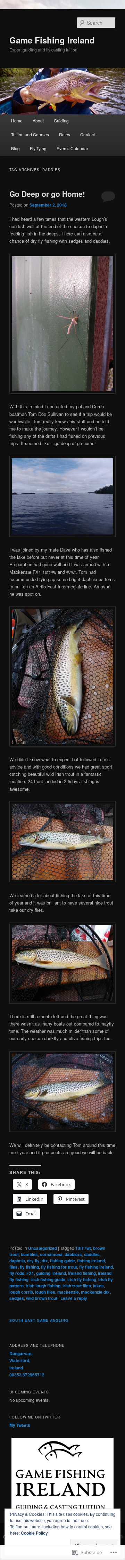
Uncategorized (42, 1248)
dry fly (33, 1260)
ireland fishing (82, 1273)
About (38, 120)
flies (13, 1267)
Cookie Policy (34, 1533)
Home (17, 120)
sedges (16, 1298)
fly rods (16, 1273)
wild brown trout (41, 1298)
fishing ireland (91, 1260)
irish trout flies (76, 1285)
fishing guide (62, 1260)
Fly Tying (38, 148)
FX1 (30, 1273)
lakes (98, 1285)
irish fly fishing (81, 1279)
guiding (43, 1273)
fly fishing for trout (59, 1267)
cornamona (51, 1254)
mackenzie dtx (95, 1292)
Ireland (59, 1273)
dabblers (73, 1254)
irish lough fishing (43, 1285)
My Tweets (19, 1425)
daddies (92, 1254)
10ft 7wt (83, 1248)
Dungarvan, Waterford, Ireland (20, 1360)
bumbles (29, 1254)
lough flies (45, 1292)
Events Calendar (72, 148)
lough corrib (21, 1292)
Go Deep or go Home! (47, 193)
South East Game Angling (38, 1320)
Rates (64, 134)
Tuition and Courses (30, 134)
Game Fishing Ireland (52, 40)
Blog (15, 148)
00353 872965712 (26, 1375)
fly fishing (29, 1267)
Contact (87, 134)
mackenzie (68, 1292)
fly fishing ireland (96, 1267)
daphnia (17, 1260)
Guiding (61, 120)
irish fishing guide (48, 1279)
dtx (45, 1260)
